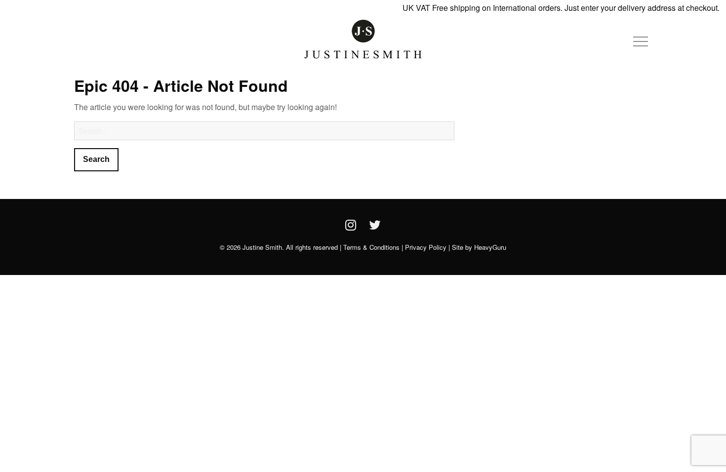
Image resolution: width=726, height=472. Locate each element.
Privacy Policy (425, 247)
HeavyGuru (490, 247)
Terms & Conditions (371, 247)
